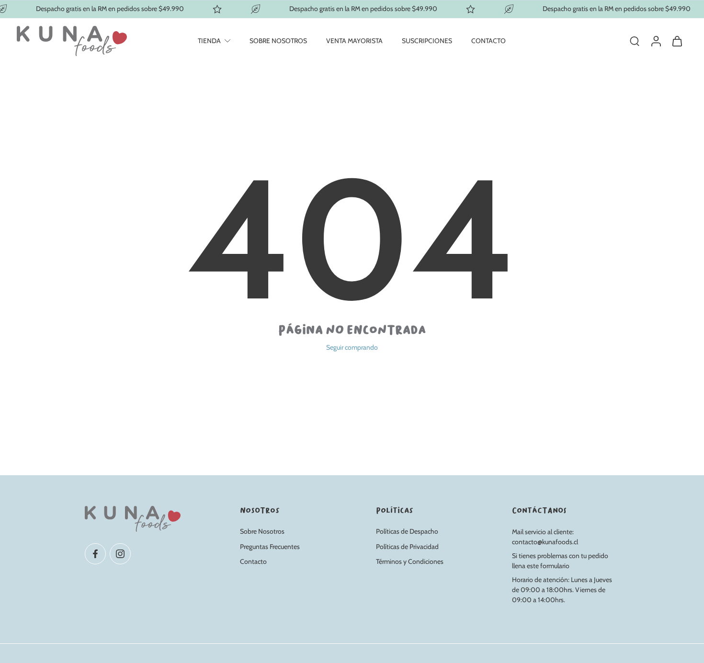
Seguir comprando (352, 347)
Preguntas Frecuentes (270, 546)
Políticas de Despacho (407, 531)
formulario (554, 565)
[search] (634, 40)
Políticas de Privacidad (407, 546)
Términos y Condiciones (409, 561)
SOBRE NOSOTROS (278, 40)
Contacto (253, 561)
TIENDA (209, 40)
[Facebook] (95, 553)
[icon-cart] (676, 41)
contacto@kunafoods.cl (545, 541)
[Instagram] (120, 553)
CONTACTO (488, 40)
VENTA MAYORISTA (354, 40)
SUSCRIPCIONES (427, 40)
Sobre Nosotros (262, 531)
